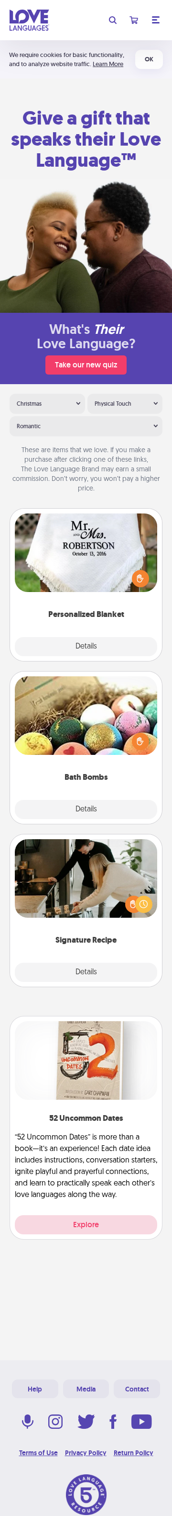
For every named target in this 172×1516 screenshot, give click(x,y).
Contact (137, 1389)
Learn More (108, 64)
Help (35, 1389)
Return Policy (133, 1452)
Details (86, 646)
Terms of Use (38, 1452)
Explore (86, 1225)
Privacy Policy (86, 1452)
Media (86, 1389)
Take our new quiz (86, 365)
